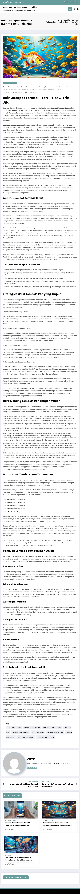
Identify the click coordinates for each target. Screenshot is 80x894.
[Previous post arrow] (3, 784)
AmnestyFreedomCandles (20, 7)
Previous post (33, 781)
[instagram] (73, 2)
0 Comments (32, 92)
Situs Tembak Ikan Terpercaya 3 (15, 506)
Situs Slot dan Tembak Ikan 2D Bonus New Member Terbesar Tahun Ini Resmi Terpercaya (58, 824)
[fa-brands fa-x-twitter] (67, 2)
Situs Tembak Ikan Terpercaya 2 (15, 502)
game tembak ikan (23, 87)
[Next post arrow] (76, 784)
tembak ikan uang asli (54, 89)
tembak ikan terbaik (40, 89)
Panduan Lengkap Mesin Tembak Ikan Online (23, 785)
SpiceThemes (61, 891)
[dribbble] (70, 2)
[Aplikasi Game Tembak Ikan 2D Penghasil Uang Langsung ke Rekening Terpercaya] (21, 810)
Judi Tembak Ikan (10, 83)
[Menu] (70, 9)
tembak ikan (49, 87)
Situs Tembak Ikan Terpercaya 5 (15, 512)
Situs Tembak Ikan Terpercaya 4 (15, 509)
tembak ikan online (27, 89)
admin (7, 92)
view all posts (32, 767)
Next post (45, 781)
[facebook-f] (65, 2)
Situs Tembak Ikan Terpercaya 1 (15, 499)
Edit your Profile (58, 763)
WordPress (37, 891)
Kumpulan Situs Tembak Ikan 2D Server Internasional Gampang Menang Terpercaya (18, 858)
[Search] (74, 9)
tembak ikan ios (38, 732)
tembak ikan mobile (14, 89)
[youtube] (76, 2)
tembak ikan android (60, 87)
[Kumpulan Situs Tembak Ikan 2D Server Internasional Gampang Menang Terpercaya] (21, 844)
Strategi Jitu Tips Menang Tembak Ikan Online (57, 785)
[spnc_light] (77, 9)
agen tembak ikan (10, 87)
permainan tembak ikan (37, 87)
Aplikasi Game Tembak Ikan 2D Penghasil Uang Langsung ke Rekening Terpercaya (17, 824)
